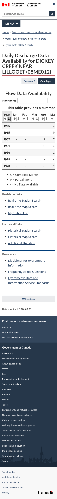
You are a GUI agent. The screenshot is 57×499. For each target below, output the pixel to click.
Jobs (4, 374)
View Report (46, 81)
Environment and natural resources (31, 32)
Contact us (7, 327)
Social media (8, 472)
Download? (29, 81)
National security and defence (17, 415)
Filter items (9, 100)
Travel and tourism (11, 384)
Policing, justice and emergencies (18, 425)
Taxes (5, 404)
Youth (5, 461)
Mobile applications (11, 477)
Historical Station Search (24, 231)
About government (11, 363)
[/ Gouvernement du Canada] (21, 4)
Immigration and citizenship (16, 379)
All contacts (7, 353)
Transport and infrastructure (16, 430)
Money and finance (11, 440)
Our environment (10, 332)
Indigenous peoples (12, 450)
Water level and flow (16, 38)
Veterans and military (12, 456)
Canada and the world (13, 435)
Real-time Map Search (23, 207)
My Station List (18, 213)
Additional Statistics (21, 243)
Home (5, 32)
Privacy (5, 492)
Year (7, 114)
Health (5, 399)
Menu (10, 23)
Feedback (33, 299)
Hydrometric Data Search (19, 45)
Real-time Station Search (24, 200)
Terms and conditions (13, 487)
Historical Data (38, 38)
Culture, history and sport (14, 420)
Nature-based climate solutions (17, 337)
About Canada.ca (10, 482)
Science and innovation (13, 445)
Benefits (6, 394)
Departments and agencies (15, 358)
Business (6, 389)
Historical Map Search (23, 237)
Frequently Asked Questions (27, 272)
